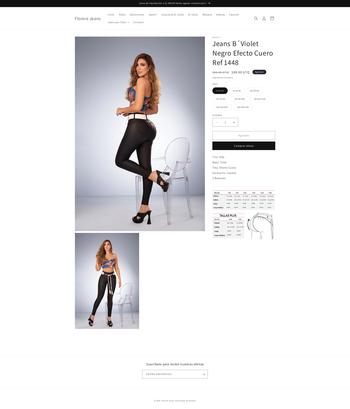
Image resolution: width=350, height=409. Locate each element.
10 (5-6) (256, 91)
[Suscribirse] (204, 374)
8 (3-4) (239, 91)
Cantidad (217, 115)
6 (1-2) (222, 91)
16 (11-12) (261, 99)
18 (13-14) (224, 107)
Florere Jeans (168, 400)
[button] (118, 22)
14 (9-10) (242, 99)
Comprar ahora (244, 146)
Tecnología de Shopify (185, 400)
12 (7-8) (222, 99)
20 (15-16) (245, 107)
